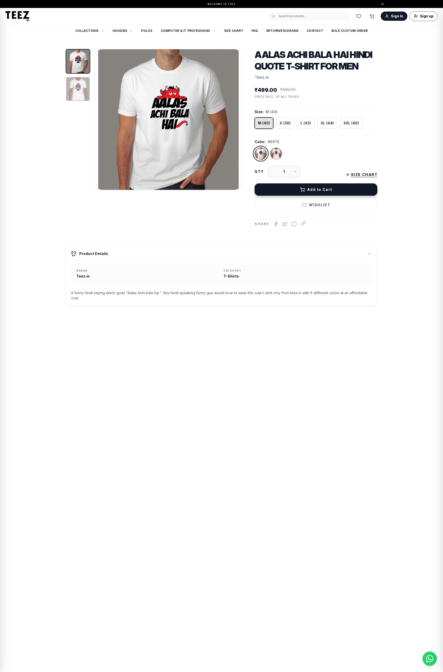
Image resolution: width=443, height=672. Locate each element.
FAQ (254, 31)
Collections (87, 31)
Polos (146, 31)
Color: (260, 142)
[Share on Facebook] (275, 223)
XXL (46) (351, 123)
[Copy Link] (303, 223)
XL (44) (327, 123)
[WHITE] (261, 154)
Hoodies (120, 31)
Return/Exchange (282, 31)
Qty (259, 171)
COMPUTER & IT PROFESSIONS (185, 31)
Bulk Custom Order (349, 31)
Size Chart (233, 31)
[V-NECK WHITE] (276, 153)
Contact (315, 31)
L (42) (305, 123)
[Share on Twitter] (285, 223)
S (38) (285, 123)
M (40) (264, 123)
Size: (259, 112)
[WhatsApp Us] (429, 658)
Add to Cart (319, 189)
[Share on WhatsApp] (294, 223)
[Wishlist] (358, 16)
